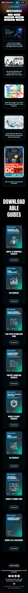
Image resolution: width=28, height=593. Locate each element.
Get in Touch (14, 565)
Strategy (20, 19)
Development (9, 17)
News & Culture (9, 19)
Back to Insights (14, 6)
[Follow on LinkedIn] (15, 576)
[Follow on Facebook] (9, 576)
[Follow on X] (18, 576)
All (10, 14)
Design (17, 14)
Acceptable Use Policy (16, 588)
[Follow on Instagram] (12, 576)
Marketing (19, 17)
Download (14, 260)
